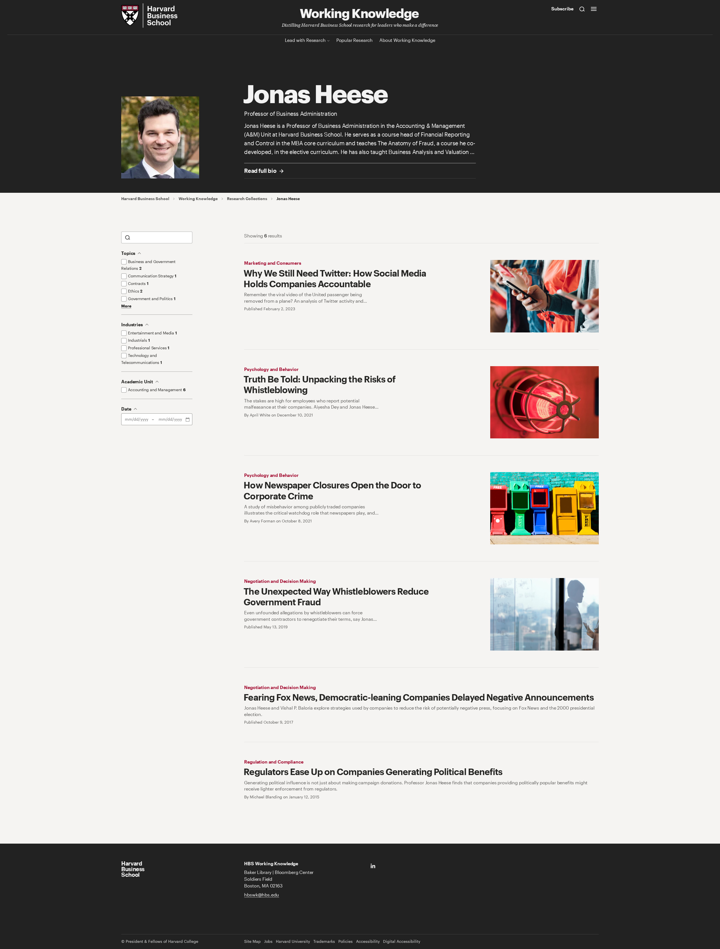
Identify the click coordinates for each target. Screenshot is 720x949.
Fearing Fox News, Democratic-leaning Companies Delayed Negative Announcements (418, 697)
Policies (345, 941)
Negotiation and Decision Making (280, 581)
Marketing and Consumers (272, 263)
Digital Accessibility (401, 941)
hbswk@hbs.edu (261, 894)
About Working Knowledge (407, 40)
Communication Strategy (152, 275)
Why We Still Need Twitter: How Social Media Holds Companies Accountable (335, 278)
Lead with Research (305, 40)
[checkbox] (124, 261)
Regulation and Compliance (273, 761)
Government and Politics (152, 298)
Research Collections (247, 198)
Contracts (138, 283)
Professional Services (148, 347)
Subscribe (562, 8)
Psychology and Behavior (271, 369)
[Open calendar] (188, 419)
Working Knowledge (359, 12)
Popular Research (354, 40)
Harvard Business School (145, 198)
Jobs (268, 941)
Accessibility (368, 941)
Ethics (135, 291)
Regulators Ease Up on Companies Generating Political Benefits (373, 771)
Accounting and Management (156, 389)
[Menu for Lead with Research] (328, 40)
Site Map (252, 941)
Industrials (139, 340)
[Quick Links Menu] (594, 8)
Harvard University (293, 941)
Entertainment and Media (152, 332)
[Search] (582, 8)
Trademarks (324, 941)
